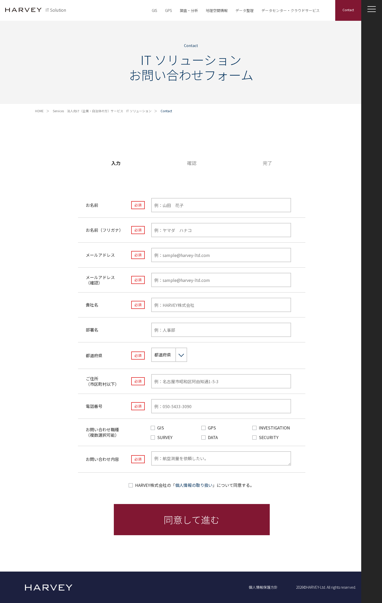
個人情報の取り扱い (194, 485)
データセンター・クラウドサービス (290, 10)
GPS (168, 10)
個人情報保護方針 (263, 587)
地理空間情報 (217, 10)
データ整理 (244, 10)
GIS (154, 10)
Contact (348, 10)
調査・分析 (189, 10)
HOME (39, 111)
